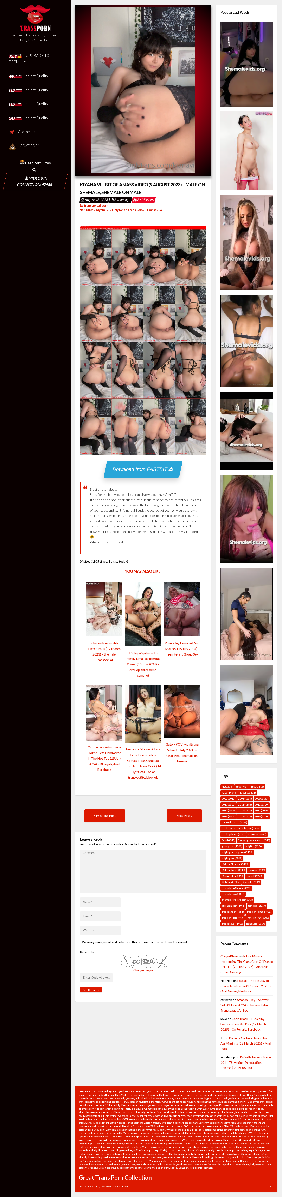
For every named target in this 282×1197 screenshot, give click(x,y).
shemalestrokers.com (237, 899)
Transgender (233, 911)
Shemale (251, 882)
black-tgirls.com (234, 822)
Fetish (228, 840)
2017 (245, 816)
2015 (261, 810)
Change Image (143, 970)
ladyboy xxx (232, 858)
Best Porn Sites (38, 163)
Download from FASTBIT (141, 469)
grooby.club (232, 846)
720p (229, 792)
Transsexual (154, 210)
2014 (245, 810)
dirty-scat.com (103, 1186)
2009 (261, 798)
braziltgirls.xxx (233, 834)
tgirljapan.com (233, 905)
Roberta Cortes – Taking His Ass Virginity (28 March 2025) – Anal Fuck (245, 1043)
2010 (228, 804)
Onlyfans (118, 210)
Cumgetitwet (229, 956)
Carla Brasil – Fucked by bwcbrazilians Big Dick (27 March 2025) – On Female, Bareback (243, 1024)
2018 (261, 816)
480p (257, 786)
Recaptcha (87, 952)
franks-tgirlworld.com (254, 840)
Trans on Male (233, 917)
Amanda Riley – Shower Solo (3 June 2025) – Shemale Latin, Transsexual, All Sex (244, 1005)
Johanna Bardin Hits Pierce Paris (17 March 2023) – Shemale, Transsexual (104, 651)
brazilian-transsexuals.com (240, 828)
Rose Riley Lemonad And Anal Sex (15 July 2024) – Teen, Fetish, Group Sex (182, 648)
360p (242, 786)
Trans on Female (259, 911)
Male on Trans (233, 870)
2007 (228, 798)
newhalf (254, 876)
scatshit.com (86, 1186)
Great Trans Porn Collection (115, 1177)
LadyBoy (253, 846)
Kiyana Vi (102, 210)
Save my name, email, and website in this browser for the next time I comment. (135, 942)
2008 (245, 798)
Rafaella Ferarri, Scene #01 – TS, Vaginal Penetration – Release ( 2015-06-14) (245, 1062)
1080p (89, 210)
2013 (228, 810)
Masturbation (232, 876)
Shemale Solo (233, 894)
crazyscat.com (121, 1186)
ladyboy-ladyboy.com (237, 852)
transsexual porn (96, 205)
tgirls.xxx (257, 905)
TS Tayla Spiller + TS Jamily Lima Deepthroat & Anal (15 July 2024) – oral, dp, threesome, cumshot (143, 664)
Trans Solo (135, 210)
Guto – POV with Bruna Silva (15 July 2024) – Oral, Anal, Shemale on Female (182, 752)
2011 (245, 804)
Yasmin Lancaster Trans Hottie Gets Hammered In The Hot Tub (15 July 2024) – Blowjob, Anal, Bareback (104, 758)
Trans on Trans (257, 917)
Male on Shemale (235, 864)
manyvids (256, 870)
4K (227, 786)
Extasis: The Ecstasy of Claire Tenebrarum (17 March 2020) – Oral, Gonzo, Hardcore (246, 986)
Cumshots (257, 834)
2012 (261, 804)
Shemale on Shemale (236, 888)
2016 (228, 816)
